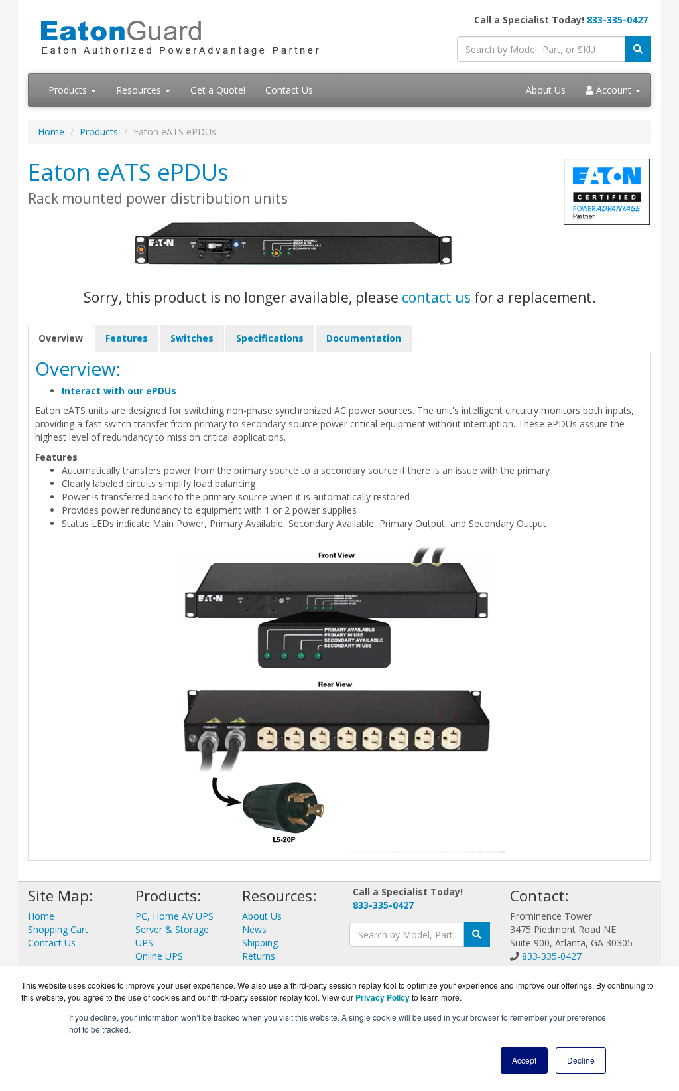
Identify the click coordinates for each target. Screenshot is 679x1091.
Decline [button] (581, 1060)
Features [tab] (126, 338)
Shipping (260, 942)
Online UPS (159, 956)
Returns (258, 956)
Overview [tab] (60, 338)
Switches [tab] (192, 338)
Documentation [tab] (363, 338)
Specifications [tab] (270, 338)
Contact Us (289, 90)
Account (613, 90)
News (254, 929)
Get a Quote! (217, 90)
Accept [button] (524, 1060)
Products (69, 90)
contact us (436, 297)
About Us (546, 90)
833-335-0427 (617, 19)
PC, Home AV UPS (174, 916)
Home (51, 131)
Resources (140, 90)
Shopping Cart (58, 929)
